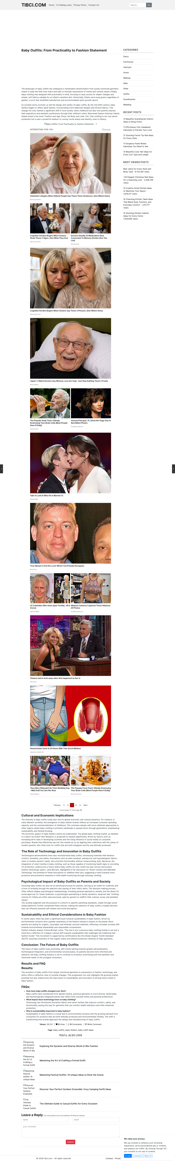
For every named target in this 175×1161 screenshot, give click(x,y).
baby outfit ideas (85, 1030)
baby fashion (71, 1030)
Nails (125, 83)
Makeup (126, 78)
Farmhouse (128, 62)
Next (85, 805)
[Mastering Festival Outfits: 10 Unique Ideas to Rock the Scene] (29, 1075)
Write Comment (94, 1024)
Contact (109, 1158)
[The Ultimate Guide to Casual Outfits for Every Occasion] (29, 1104)
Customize (137, 1156)
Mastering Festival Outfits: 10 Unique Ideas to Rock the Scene (72, 1075)
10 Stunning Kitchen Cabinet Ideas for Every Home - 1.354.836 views (136, 216)
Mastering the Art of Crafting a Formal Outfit (62, 1060)
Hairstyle (127, 67)
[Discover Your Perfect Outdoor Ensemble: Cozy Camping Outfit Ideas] (29, 1089)
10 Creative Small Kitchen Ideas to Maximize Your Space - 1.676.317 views (137, 191)
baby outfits (58, 1030)
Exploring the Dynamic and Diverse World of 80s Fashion (69, 1046)
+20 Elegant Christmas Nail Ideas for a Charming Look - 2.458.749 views (138, 180)
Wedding (127, 104)
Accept (128, 1156)
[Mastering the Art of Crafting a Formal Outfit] (29, 1061)
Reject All (148, 1156)
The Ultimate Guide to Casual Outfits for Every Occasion (69, 1103)
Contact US (93, 5)
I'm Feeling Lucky (64, 5)
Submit (70, 1142)
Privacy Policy (80, 5)
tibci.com (33, 5)
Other (125, 88)
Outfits (126, 94)
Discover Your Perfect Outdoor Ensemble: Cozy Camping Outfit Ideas (75, 1089)
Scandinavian (129, 99)
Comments (76, 1024)
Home (51, 5)
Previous (57, 805)
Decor (126, 56)
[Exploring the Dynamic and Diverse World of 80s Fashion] (29, 1046)
